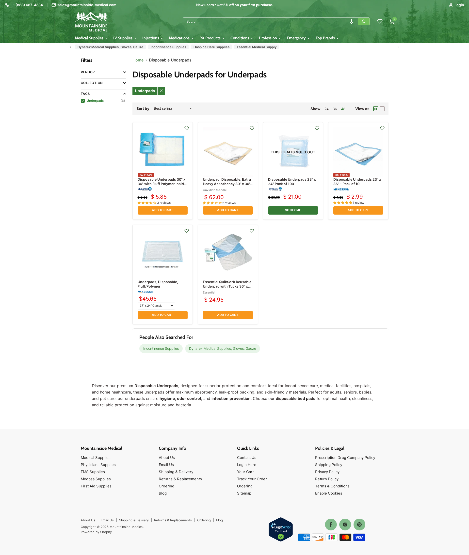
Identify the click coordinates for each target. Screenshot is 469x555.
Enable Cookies (328, 493)
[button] (351, 21)
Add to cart (162, 210)
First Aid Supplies (96, 486)
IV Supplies (123, 38)
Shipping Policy (328, 464)
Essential (209, 292)
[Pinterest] (359, 524)
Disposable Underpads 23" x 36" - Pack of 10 (357, 181)
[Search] (364, 21)
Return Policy (327, 479)
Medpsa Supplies (96, 479)
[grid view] (375, 108)
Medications (180, 38)
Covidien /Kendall (215, 190)
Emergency (297, 38)
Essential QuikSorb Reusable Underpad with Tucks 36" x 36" (227, 286)
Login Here (246, 464)
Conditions (240, 38)
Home (138, 60)
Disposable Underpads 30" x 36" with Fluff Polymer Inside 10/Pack (162, 183)
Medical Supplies (89, 38)
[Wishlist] (380, 21)
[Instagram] (345, 524)
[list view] (382, 108)
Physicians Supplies (98, 464)
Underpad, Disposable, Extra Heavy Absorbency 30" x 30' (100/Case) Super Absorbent (227, 183)
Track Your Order (252, 479)
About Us (167, 457)
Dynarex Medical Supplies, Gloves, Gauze (110, 47)
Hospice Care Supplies (211, 47)
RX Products (210, 38)
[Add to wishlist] (186, 128)
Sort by (142, 108)
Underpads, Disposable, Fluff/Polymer (158, 284)
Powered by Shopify (96, 532)
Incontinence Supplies (168, 47)
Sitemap (244, 493)
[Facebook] (331, 524)
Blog (163, 493)
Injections (151, 38)
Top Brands (326, 38)
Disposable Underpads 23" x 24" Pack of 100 (292, 181)
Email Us (166, 464)
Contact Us (246, 457)
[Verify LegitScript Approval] (280, 529)
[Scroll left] (70, 47)
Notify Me (293, 210)
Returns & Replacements (180, 479)
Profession (268, 38)
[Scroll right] (399, 47)
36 (335, 109)
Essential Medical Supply (257, 47)
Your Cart (245, 471)
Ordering (166, 486)
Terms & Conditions (332, 486)
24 (326, 109)
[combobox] (270, 21)
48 (343, 109)
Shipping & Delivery (176, 471)
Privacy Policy (327, 471)
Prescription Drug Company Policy (345, 457)
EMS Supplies (93, 471)
